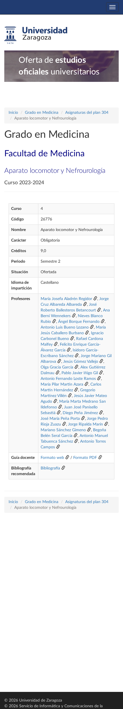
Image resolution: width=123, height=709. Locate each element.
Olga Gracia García (57, 367)
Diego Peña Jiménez (80, 413)
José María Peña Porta (60, 419)
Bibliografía (50, 468)
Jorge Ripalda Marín (85, 424)
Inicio (13, 113)
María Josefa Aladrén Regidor (66, 299)
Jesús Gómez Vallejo (80, 362)
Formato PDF (85, 458)
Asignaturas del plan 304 (86, 113)
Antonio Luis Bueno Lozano (65, 327)
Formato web (52, 458)
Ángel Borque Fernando (79, 322)
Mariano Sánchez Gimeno (63, 430)
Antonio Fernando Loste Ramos (68, 379)
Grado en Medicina (41, 113)
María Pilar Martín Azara (62, 384)
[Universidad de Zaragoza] (35, 35)
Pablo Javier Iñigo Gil (79, 373)
